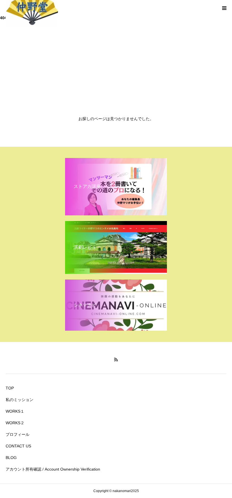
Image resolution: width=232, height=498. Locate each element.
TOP (10, 388)
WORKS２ (15, 423)
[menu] (224, 8)
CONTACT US (18, 446)
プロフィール (17, 434)
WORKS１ (15, 411)
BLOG (11, 457)
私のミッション (19, 399)
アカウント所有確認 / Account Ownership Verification (53, 469)
